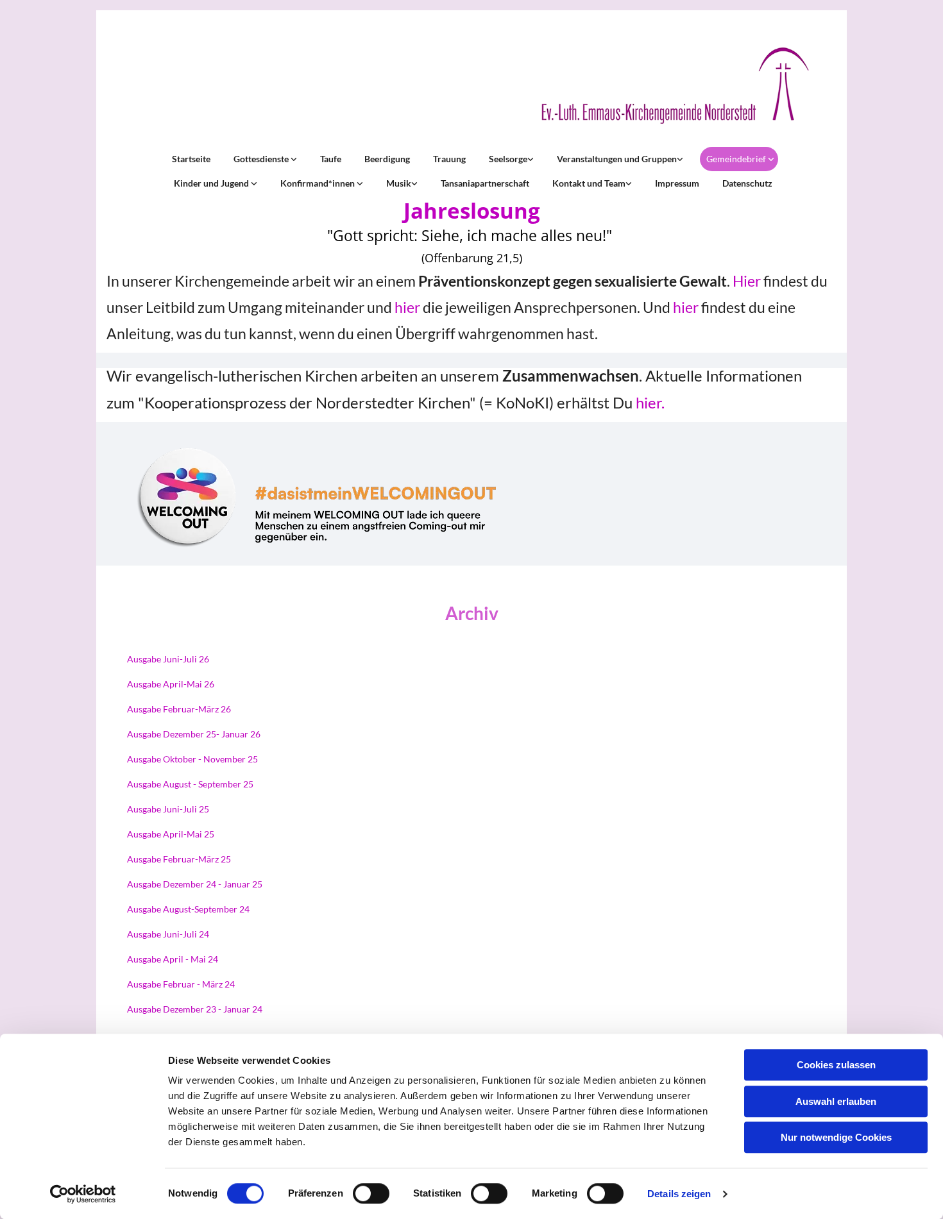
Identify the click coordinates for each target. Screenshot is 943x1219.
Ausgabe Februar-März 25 (179, 858)
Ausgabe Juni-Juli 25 (168, 808)
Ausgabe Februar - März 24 (181, 984)
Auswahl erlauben (835, 1101)
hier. (650, 402)
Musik (398, 183)
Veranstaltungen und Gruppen (617, 158)
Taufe (330, 158)
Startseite (191, 158)
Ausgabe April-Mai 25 (170, 833)
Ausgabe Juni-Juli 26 (168, 658)
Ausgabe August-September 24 (188, 909)
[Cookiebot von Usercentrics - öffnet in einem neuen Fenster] (83, 1194)
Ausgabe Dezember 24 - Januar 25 (194, 884)
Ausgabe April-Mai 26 (170, 683)
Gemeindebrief (737, 158)
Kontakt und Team (588, 183)
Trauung (449, 158)
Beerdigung (387, 158)
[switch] (371, 1193)
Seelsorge (508, 158)
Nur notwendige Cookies (836, 1137)
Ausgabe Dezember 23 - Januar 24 (194, 1009)
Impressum (677, 183)
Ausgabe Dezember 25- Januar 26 (193, 733)
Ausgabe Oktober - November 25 (192, 758)
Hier (747, 281)
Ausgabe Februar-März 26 (179, 708)
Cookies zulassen (836, 1064)
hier (407, 307)
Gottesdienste (262, 158)
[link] (264, 159)
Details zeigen (679, 1193)
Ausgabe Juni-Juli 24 (168, 934)
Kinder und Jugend (212, 183)
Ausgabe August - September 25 (190, 783)
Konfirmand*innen (318, 183)
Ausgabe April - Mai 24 (172, 959)
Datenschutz (747, 183)
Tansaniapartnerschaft (485, 183)
